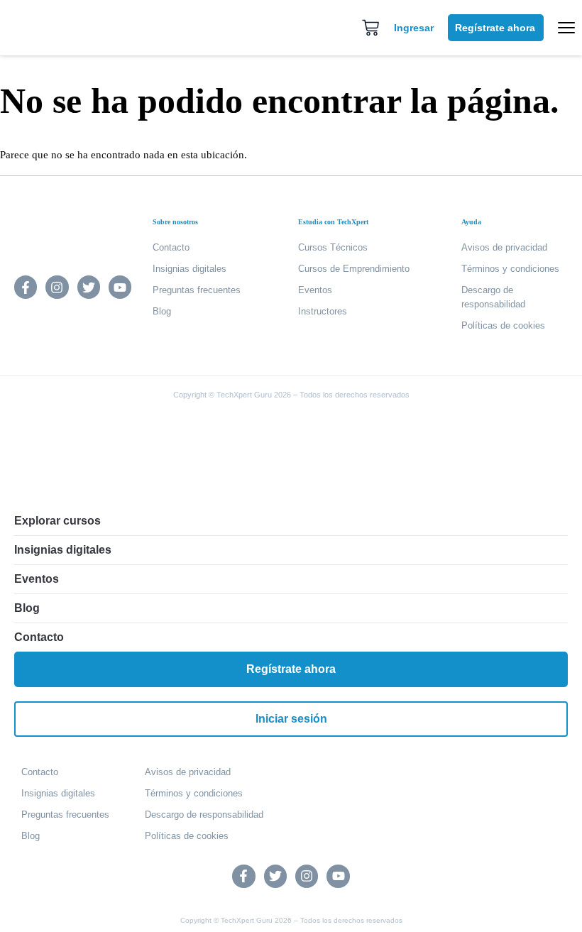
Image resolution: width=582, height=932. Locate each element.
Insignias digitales (189, 268)
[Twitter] (88, 286)
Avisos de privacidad (504, 247)
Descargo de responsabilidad (493, 297)
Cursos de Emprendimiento (354, 268)
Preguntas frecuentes (197, 290)
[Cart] (370, 27)
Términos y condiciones (510, 268)
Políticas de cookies (503, 325)
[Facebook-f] (25, 286)
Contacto (171, 247)
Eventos (315, 290)
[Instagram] (56, 286)
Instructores (322, 311)
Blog (162, 311)
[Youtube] (120, 286)
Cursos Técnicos (333, 247)
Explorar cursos (57, 521)
